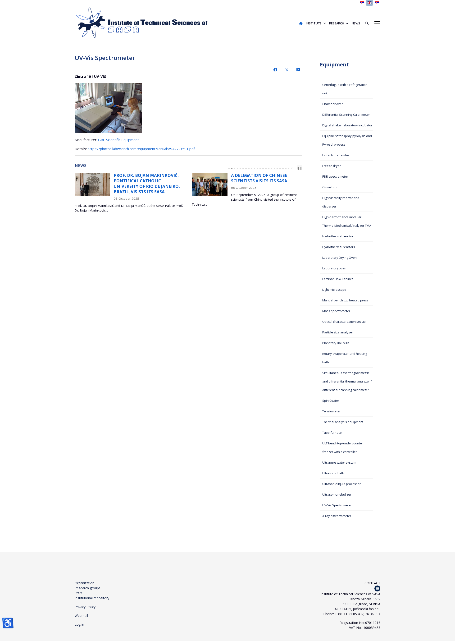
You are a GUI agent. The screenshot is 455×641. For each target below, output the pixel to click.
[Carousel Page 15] (268, 168)
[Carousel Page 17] (274, 168)
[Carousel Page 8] (249, 168)
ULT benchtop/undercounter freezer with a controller (342, 447)
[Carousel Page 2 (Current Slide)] (231, 168)
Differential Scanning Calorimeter (346, 114)
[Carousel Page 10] (254, 168)
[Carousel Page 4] (237, 168)
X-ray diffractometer (336, 516)
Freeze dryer (331, 166)
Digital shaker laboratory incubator (347, 125)
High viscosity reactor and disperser (340, 202)
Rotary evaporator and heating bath (344, 357)
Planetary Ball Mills (335, 343)
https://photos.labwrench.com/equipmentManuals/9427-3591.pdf (141, 148)
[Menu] (377, 23)
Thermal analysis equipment (342, 422)
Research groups (87, 588)
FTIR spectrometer (335, 176)
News (356, 23)
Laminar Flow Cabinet (337, 279)
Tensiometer (331, 411)
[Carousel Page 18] (277, 168)
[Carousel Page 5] (240, 168)
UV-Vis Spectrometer (337, 505)
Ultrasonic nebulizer (336, 494)
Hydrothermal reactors (338, 247)
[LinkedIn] (298, 70)
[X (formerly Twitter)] (287, 70)
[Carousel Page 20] (283, 168)
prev (293, 168)
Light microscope (334, 289)
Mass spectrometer (336, 311)
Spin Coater (330, 400)
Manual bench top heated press (345, 300)
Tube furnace (332, 432)
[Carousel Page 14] (266, 168)
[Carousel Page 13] (263, 168)
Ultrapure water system (339, 462)
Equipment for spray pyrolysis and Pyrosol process (347, 140)
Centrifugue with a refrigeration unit (345, 89)
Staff (78, 593)
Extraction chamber (336, 155)
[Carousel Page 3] (234, 168)
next (297, 168)
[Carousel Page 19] (280, 168)
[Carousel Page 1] (229, 168)
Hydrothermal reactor (337, 236)
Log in (79, 624)
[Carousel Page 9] (251, 168)
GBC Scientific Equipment (118, 139)
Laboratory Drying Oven (339, 257)
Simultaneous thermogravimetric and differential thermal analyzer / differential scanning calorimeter (347, 381)
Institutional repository (92, 598)
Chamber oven (333, 104)
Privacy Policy (85, 606)
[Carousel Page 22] (288, 168)
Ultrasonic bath (333, 473)
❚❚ (299, 168)
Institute (314, 23)
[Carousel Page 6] (243, 168)
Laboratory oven (334, 268)
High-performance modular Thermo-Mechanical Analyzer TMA (346, 221)
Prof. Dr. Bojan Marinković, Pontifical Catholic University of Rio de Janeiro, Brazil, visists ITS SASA (147, 183)
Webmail (81, 615)
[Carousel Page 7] (246, 168)
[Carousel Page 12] (260, 168)
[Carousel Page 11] (257, 168)
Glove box (329, 187)
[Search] (365, 23)
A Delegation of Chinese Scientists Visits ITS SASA (259, 178)
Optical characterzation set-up (344, 321)
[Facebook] (275, 70)
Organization (84, 583)
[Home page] (300, 23)
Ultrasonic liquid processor (341, 484)
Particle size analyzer (337, 332)
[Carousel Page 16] (271, 168)
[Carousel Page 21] (286, 168)
